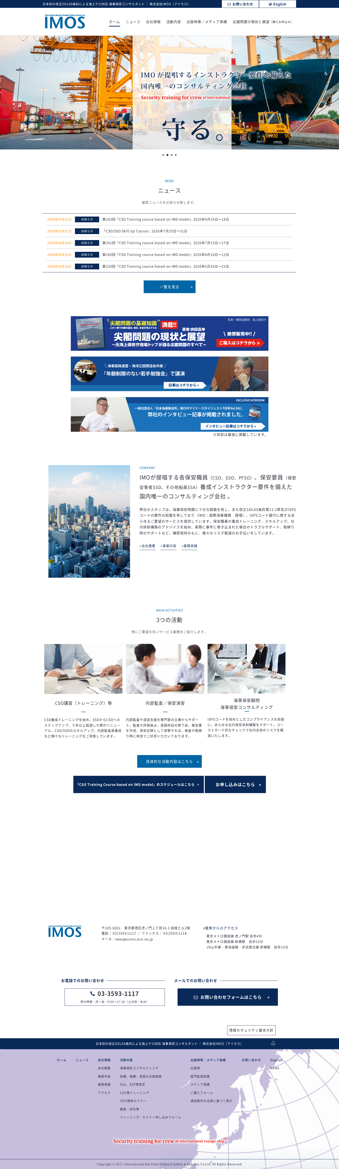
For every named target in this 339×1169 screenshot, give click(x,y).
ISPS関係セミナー (133, 1100)
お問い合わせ (251, 1060)
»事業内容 (168, 545)
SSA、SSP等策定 (132, 1084)
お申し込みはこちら (235, 784)
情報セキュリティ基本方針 (251, 1030)
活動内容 (173, 22)
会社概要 (104, 1068)
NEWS (275, 1068)
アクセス (104, 1092)
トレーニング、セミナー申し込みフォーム (150, 1117)
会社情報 (153, 22)
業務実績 (104, 1084)
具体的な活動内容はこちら (169, 761)
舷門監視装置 (200, 1076)
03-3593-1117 (118, 993)
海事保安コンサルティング (139, 1068)
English (276, 1060)
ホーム (114, 22)
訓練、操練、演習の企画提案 (141, 1076)
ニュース (133, 22)
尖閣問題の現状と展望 (263, 22)
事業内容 (104, 1076)
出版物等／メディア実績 (207, 22)
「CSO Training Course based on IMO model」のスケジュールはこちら (135, 784)
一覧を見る (169, 286)
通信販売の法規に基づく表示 (211, 1100)
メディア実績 (200, 1084)
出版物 (195, 1068)
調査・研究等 (129, 1109)
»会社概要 (147, 545)
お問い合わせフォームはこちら (231, 997)
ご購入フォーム (201, 1092)
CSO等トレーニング (134, 1092)
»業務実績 (189, 545)
